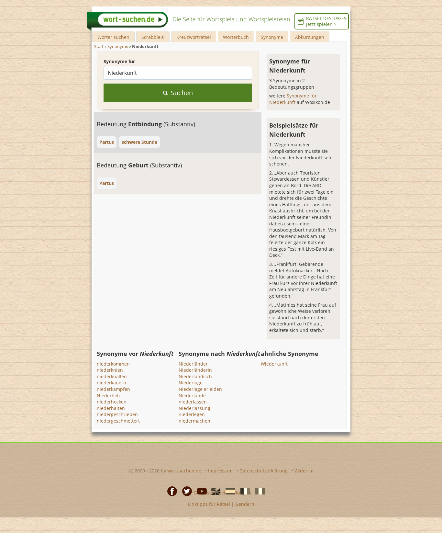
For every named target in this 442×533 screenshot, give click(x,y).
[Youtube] (200, 491)
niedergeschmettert (118, 421)
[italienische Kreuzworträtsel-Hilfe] (258, 491)
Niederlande (192, 395)
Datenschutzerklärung (263, 471)
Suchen (182, 92)
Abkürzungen (309, 37)
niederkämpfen (113, 389)
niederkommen (113, 364)
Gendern (244, 504)
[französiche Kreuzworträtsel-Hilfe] (243, 491)
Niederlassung (194, 408)
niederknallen (112, 376)
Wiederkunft (274, 364)
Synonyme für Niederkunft (293, 99)
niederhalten (111, 408)
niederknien (110, 370)
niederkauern (111, 383)
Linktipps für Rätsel (209, 504)
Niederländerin (195, 370)
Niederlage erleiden (200, 389)
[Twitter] (185, 491)
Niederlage (191, 383)
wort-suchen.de (184, 471)
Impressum (220, 471)
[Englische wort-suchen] (213, 491)
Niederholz (109, 395)
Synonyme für (119, 61)
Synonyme (272, 37)
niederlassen (193, 402)
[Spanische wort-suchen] (228, 491)
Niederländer (193, 364)
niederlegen (192, 414)
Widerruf (304, 471)
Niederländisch (195, 376)
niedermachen (194, 421)
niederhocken (112, 402)
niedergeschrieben (117, 414)
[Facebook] (170, 491)
